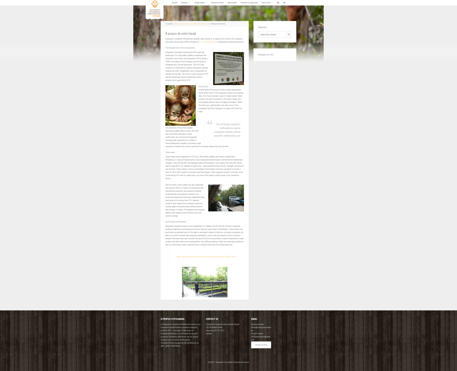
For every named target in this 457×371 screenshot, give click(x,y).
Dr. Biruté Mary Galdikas (208, 42)
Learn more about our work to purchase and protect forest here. (206, 256)
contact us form (261, 345)
